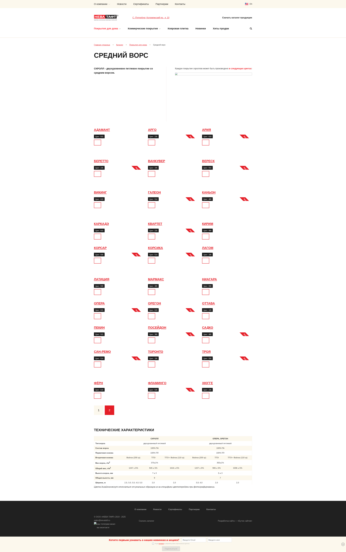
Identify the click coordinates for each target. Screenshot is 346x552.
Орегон (154, 303)
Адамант (102, 130)
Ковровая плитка (178, 28)
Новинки (200, 28)
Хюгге (207, 383)
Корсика (155, 248)
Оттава (208, 303)
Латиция (101, 279)
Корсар (100, 248)
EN (251, 4)
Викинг (100, 192)
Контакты (180, 4)
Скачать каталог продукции (237, 18)
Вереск (208, 161)
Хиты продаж (221, 28)
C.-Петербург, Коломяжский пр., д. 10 (150, 18)
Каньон (209, 192)
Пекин (99, 327)
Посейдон (157, 327)
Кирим (207, 224)
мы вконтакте (103, 527)
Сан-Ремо (102, 351)
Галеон (154, 192)
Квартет (155, 224)
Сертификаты (141, 4)
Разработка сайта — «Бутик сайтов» (235, 521)
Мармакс (156, 279)
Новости (122, 4)
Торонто (155, 351)
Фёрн (98, 383)
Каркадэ (101, 224)
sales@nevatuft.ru (102, 520)
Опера (99, 303)
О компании (100, 4)
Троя (206, 351)
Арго (152, 130)
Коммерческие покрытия (143, 28)
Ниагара (209, 279)
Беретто (101, 161)
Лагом (207, 248)
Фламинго (157, 383)
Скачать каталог (146, 521)
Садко (207, 327)
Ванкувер (156, 161)
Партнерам (162, 4)
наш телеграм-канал (105, 524)
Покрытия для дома (106, 28)
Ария (206, 130)
